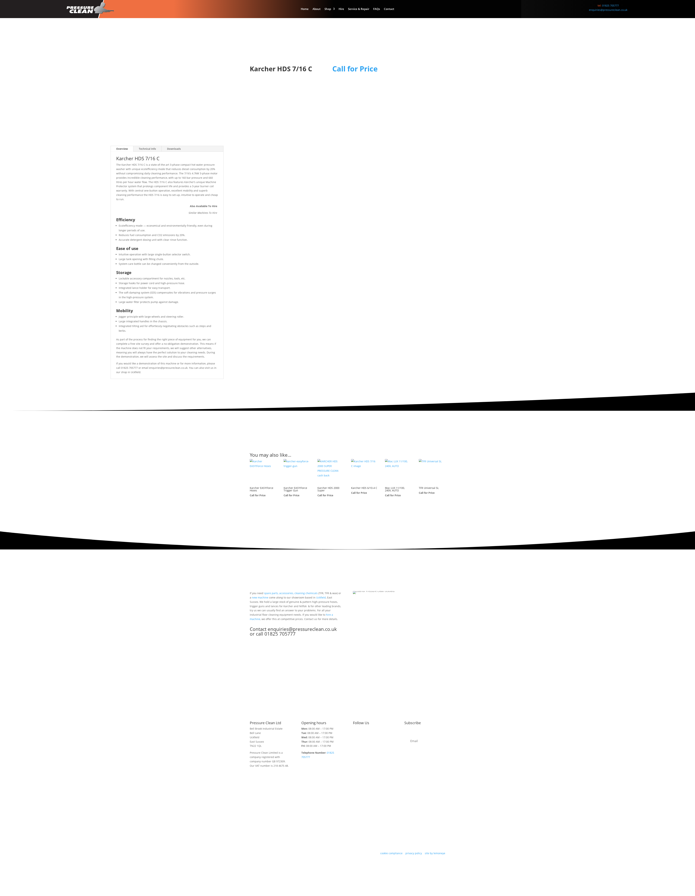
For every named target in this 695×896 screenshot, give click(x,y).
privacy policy (413, 853)
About (317, 9)
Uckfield (135, 372)
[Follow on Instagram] (370, 735)
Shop (328, 9)
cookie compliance (391, 853)
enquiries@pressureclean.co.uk (608, 10)
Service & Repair (358, 9)
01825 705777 (610, 5)
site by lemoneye (435, 853)
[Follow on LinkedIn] (377, 735)
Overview (122, 148)
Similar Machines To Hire (203, 213)
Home (305, 9)
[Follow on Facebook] (363, 735)
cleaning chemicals (306, 593)
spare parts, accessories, (279, 593)
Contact (389, 9)
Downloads (174, 148)
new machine (260, 597)
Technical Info (147, 148)
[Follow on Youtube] (385, 735)
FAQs (376, 9)
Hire (341, 9)
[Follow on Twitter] (356, 735)
